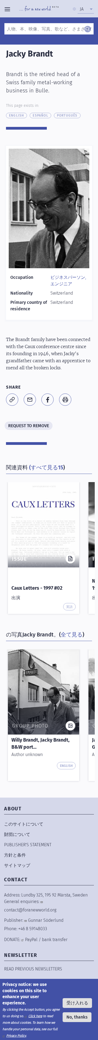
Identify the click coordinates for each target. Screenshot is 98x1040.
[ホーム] (39, 9)
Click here (35, 1016)
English (16, 115)
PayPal (31, 939)
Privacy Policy (16, 1036)
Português (67, 115)
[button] (12, 399)
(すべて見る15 (46, 467)
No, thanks (77, 1017)
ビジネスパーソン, (68, 277)
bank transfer (55, 939)
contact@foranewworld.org (30, 910)
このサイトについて (23, 824)
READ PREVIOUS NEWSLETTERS (33, 969)
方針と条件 (15, 855)
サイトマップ (17, 865)
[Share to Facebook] (47, 399)
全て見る (71, 634)
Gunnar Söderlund (45, 920)
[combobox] (86, 9)
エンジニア (61, 283)
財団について (17, 834)
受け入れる (77, 1002)
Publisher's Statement (27, 844)
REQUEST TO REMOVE (28, 425)
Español (40, 115)
